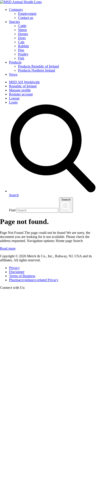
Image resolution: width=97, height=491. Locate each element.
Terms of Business (22, 276)
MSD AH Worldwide (24, 82)
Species (14, 22)
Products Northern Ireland (36, 70)
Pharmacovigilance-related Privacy (33, 280)
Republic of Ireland (23, 86)
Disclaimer (16, 272)
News (13, 74)
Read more (8, 248)
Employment (27, 14)
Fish (21, 58)
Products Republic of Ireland (38, 66)
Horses (23, 34)
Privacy (14, 268)
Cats (21, 42)
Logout (14, 98)
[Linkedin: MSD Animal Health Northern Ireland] (48, 489)
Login (13, 102)
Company (16, 9)
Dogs (22, 38)
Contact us (25, 18)
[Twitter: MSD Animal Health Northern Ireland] (48, 391)
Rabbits (23, 46)
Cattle (22, 26)
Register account (21, 94)
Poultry (23, 54)
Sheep (22, 30)
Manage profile (20, 90)
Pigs (21, 50)
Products (15, 62)
